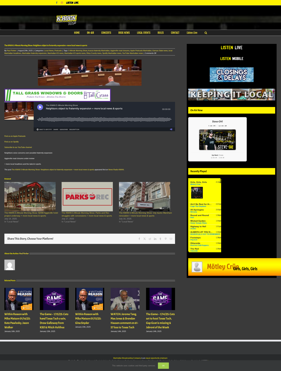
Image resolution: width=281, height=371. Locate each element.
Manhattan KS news (56, 53)
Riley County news (93, 53)
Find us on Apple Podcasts (14, 136)
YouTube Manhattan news (132, 53)
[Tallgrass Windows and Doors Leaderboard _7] (57, 90)
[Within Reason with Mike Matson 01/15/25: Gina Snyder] (89, 289)
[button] (206, 33)
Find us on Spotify (11, 142)
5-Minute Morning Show (77, 51)
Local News (49, 51)
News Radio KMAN (116, 170)
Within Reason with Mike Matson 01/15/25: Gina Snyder (88, 318)
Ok (163, 365)
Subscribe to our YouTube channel (18, 147)
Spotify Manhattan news (111, 53)
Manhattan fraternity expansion (34, 53)
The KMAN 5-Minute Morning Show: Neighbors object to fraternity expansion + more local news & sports (53, 170)
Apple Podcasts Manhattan (141, 51)
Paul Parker (11, 51)
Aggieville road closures (120, 51)
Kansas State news (160, 51)
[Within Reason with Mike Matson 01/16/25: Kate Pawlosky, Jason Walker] (18, 289)
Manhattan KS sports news (75, 53)
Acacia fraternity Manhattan (99, 51)
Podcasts (58, 51)
